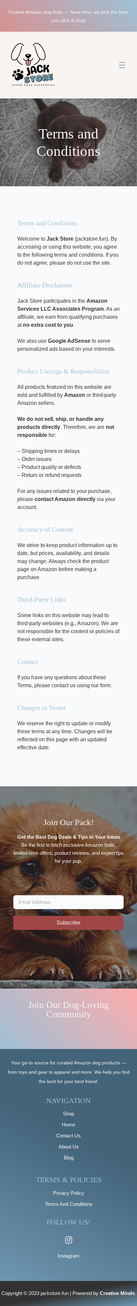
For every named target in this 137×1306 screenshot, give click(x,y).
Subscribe (68, 923)
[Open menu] (122, 65)
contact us (63, 685)
